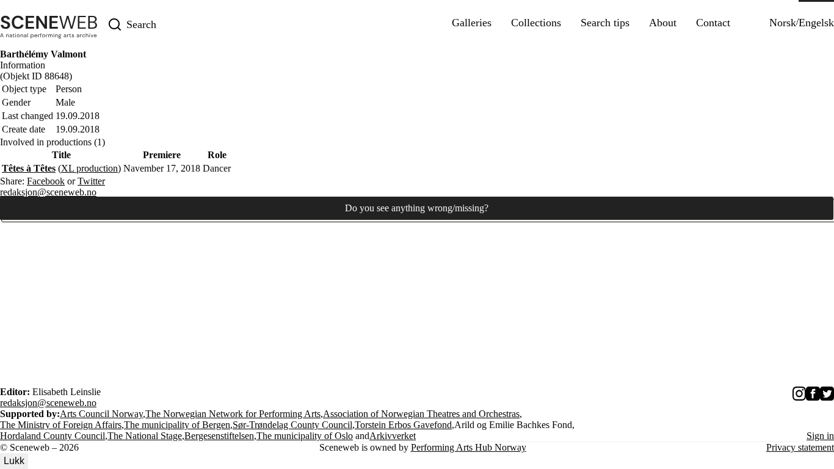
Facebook (46, 181)
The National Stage (144, 436)
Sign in (820, 436)
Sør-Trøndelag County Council (292, 425)
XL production (89, 168)
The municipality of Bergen (177, 425)
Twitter (91, 181)
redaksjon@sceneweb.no (48, 192)
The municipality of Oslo (304, 436)
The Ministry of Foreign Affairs (60, 425)
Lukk (14, 461)
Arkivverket (392, 436)
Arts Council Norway (101, 414)
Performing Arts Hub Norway (468, 447)
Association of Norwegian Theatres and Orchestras (421, 414)
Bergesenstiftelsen (219, 436)
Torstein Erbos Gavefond (403, 425)
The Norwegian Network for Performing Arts (233, 414)
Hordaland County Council (52, 436)
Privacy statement (800, 447)
